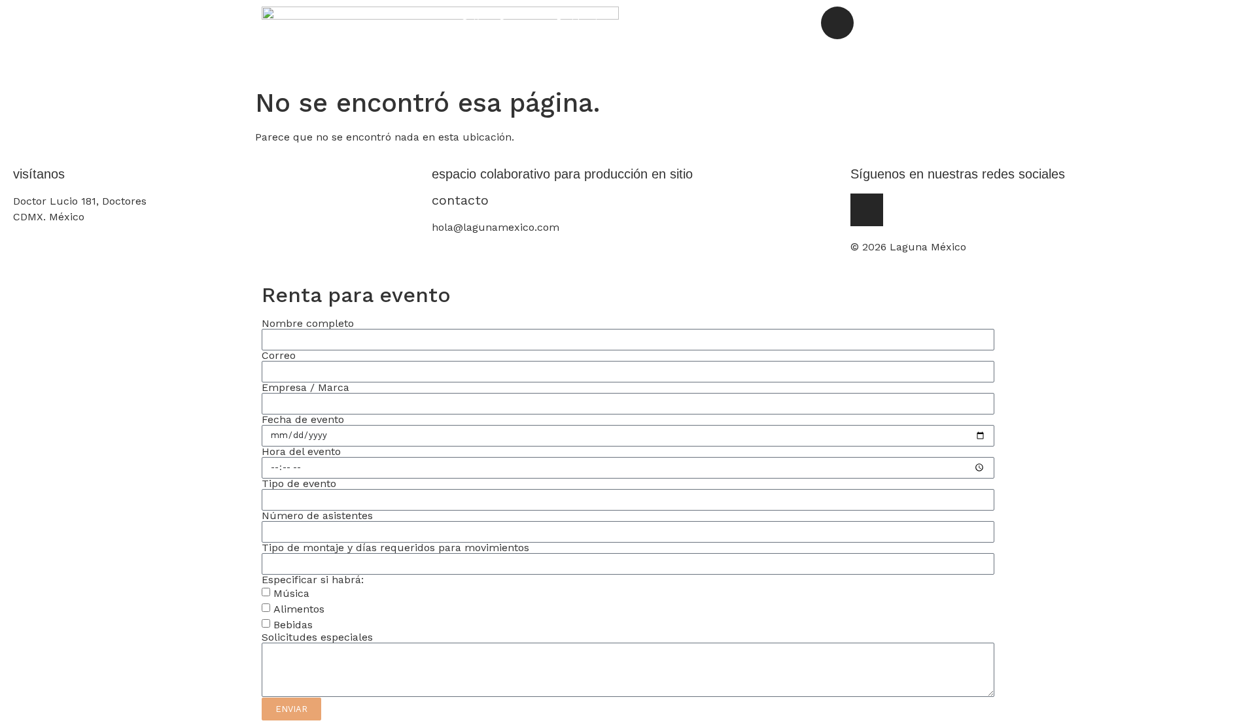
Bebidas (293, 624)
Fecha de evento (303, 419)
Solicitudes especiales (317, 637)
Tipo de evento (299, 484)
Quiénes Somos (495, 21)
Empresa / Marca (305, 387)
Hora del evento (301, 452)
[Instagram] (837, 23)
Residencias (581, 21)
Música (291, 593)
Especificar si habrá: (313, 580)
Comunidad (658, 21)
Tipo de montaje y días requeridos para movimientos (395, 548)
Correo (279, 355)
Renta (722, 21)
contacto (460, 200)
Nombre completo (308, 323)
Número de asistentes (317, 516)
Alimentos (298, 609)
